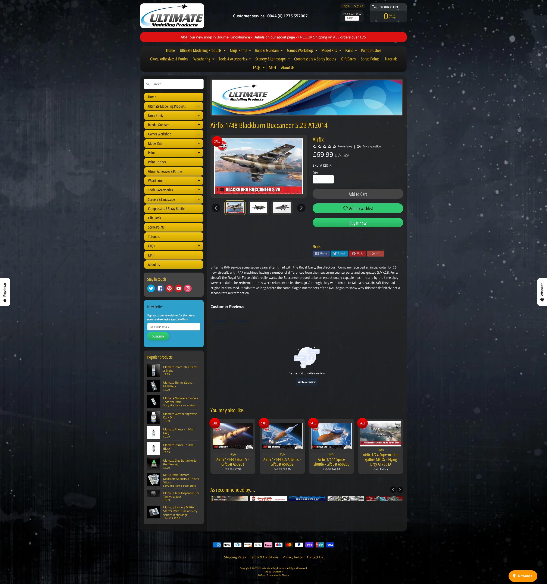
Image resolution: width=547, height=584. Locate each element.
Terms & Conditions (264, 557)
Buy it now (357, 223)
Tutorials (391, 59)
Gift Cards (348, 59)
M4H (272, 67)
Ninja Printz (241, 51)
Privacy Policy (293, 557)
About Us (287, 67)
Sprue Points (370, 59)
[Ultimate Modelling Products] (172, 15)
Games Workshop (302, 51)
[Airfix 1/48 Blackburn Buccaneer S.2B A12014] (235, 207)
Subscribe (158, 336)
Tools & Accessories (235, 59)
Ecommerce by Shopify (278, 575)
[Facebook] (160, 288)
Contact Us (315, 557)
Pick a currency (352, 13)
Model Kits (331, 51)
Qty (315, 172)
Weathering (204, 59)
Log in (346, 5)
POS (260, 575)
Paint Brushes (371, 50)
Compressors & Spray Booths (315, 59)
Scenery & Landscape (273, 59)
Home (170, 50)
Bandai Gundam (269, 51)
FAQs (259, 68)
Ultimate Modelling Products (203, 51)
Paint (351, 51)
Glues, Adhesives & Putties (169, 59)
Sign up (358, 5)
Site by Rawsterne (274, 571)
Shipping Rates (235, 557)
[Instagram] (188, 288)
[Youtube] (178, 288)
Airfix (318, 139)
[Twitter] (151, 288)
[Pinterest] (169, 288)
